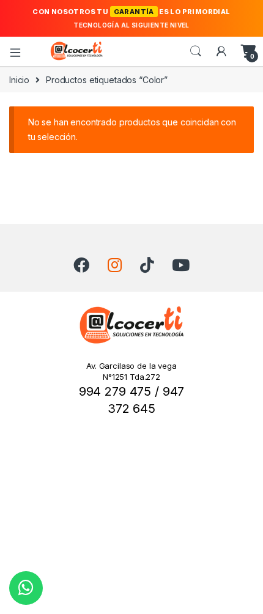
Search (195, 51)
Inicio (19, 80)
